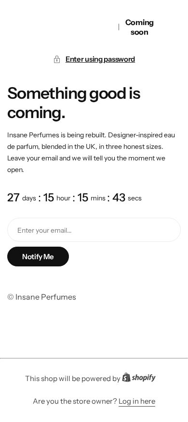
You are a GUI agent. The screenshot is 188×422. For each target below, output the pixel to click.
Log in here (137, 401)
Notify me (38, 256)
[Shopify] (142, 379)
